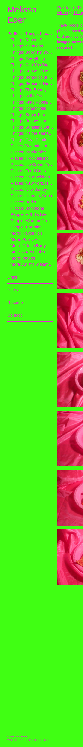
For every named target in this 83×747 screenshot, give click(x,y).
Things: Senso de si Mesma (32, 77)
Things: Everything (28, 58)
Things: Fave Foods (28, 139)
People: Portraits (26, 227)
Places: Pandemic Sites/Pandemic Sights (32, 152)
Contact (14, 315)
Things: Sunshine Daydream (32, 127)
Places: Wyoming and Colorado (32, 145)
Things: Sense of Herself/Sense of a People (32, 83)
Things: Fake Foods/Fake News (32, 102)
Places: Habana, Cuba (30, 195)
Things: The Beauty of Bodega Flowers (32, 89)
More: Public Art (25, 239)
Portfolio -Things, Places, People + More (30, 33)
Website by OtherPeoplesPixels (28, 740)
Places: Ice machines (29, 177)
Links (12, 277)
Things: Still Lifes (26, 95)
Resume (14, 302)
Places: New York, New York (32, 183)
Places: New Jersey (28, 189)
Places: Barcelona (27, 208)
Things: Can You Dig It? (31, 64)
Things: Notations (27, 46)
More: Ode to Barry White (32, 245)
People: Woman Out (29, 220)
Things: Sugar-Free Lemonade (32, 114)
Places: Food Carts (27, 170)
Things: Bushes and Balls (32, 120)
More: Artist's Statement (32, 264)
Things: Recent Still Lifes (32, 39)
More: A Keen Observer (32, 251)
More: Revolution (26, 233)
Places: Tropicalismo (29, 158)
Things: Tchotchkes (28, 108)
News (12, 289)
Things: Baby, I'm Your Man (32, 52)
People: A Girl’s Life (28, 214)
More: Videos (23, 258)
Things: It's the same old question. (32, 133)
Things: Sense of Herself (32, 70)
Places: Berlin (23, 202)
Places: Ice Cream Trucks (32, 164)
